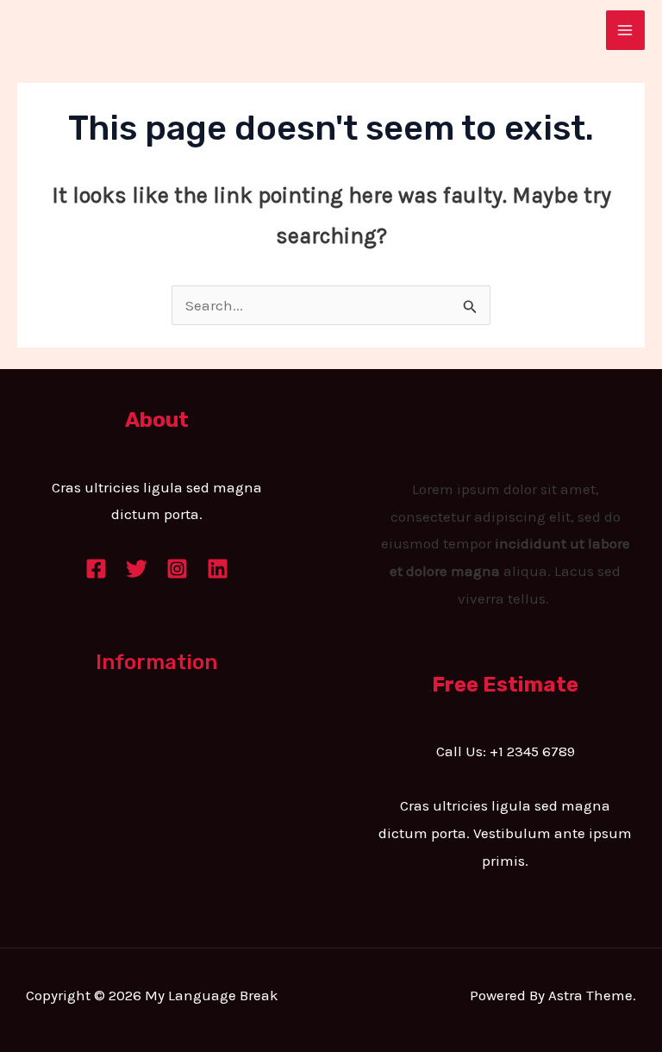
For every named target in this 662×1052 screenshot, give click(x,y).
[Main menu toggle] (626, 30)
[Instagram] (177, 568)
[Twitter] (136, 568)
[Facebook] (96, 568)
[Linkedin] (217, 568)
